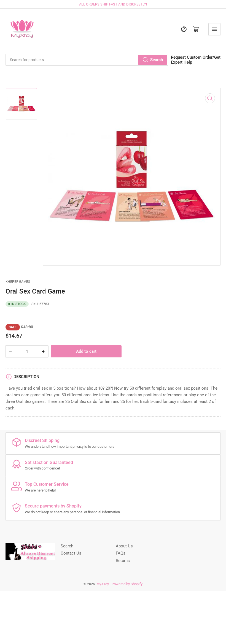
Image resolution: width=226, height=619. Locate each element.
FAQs (120, 553)
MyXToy (102, 584)
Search (156, 59)
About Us (124, 546)
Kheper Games (18, 282)
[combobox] (87, 60)
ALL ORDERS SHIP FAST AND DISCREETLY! (113, 4)
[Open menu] (214, 29)
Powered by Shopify (127, 584)
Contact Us (71, 553)
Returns (123, 560)
